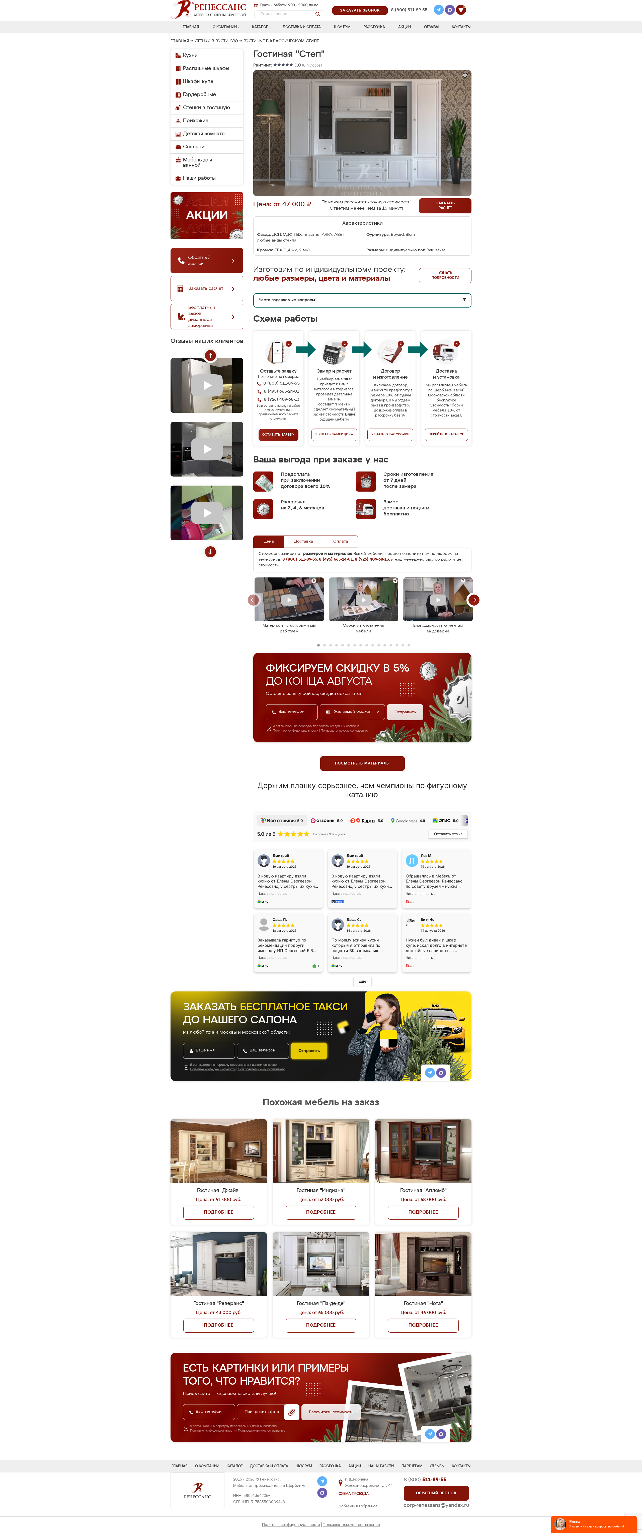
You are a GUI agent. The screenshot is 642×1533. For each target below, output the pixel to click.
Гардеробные (199, 94)
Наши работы (199, 178)
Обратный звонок (436, 1493)
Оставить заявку (278, 434)
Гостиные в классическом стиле (281, 41)
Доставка (303, 542)
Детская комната (204, 133)
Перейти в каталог (446, 434)
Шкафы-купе (198, 81)
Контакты (461, 27)
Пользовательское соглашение (351, 1525)
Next (210, 551)
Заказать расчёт (445, 206)
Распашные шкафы (206, 68)
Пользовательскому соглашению (344, 730)
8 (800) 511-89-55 (409, 10)
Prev (210, 355)
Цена (269, 542)
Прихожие (195, 120)
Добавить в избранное (358, 1506)
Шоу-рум (342, 27)
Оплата (340, 542)
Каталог (260, 27)
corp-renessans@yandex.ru (436, 1505)
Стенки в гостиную (216, 41)
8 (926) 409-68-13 (409, 17)
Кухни (190, 55)
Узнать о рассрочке (390, 434)
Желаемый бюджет (353, 712)
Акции (404, 27)
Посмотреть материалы (362, 763)
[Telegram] (439, 10)
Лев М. (426, 855)
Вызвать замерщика (334, 434)
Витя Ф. (427, 919)
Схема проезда (354, 1494)
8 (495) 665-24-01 (408, 4)
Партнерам (412, 1466)
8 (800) (425, 1479)
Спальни (193, 146)
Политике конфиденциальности (295, 730)
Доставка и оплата (302, 27)
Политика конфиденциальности (291, 1525)
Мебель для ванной (197, 162)
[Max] (450, 10)
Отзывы (431, 27)
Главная (191, 27)
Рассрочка (374, 27)
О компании (225, 27)
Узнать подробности (445, 275)
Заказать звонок (360, 10)
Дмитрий (355, 855)
